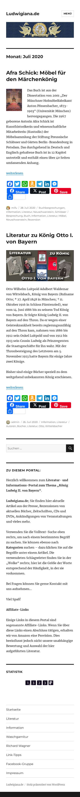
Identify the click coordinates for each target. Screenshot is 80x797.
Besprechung (14, 215)
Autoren (11, 426)
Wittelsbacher (53, 426)
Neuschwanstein (43, 211)
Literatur (27, 211)
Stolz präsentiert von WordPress (46, 784)
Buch (27, 215)
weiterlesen (14, 173)
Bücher (21, 426)
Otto (41, 426)
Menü (68, 13)
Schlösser (60, 211)
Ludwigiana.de (22, 13)
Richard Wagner (18, 746)
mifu (14, 207)
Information (13, 211)
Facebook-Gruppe (19, 764)
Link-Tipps (13, 755)
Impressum (14, 773)
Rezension (34, 219)
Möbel (62, 215)
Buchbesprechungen (52, 207)
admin (15, 422)
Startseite (13, 709)
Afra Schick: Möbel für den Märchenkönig (36, 76)
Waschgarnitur (17, 737)
